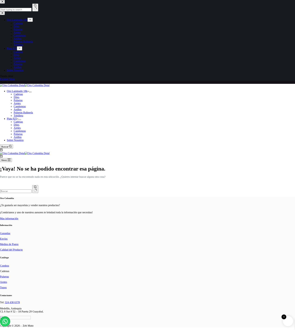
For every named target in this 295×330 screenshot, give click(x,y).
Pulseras (18, 100)
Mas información (9, 218)
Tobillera (18, 115)
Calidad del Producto (11, 249)
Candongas (20, 106)
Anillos (18, 109)
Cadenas (18, 94)
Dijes (16, 97)
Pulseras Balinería (23, 112)
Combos (4, 265)
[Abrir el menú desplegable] (30, 92)
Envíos (4, 238)
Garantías (5, 233)
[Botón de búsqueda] (35, 189)
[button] (5, 321)
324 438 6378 (12, 302)
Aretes (17, 103)
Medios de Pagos (9, 244)
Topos (3, 287)
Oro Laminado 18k (17, 91)
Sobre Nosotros (15, 140)
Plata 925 (12, 118)
